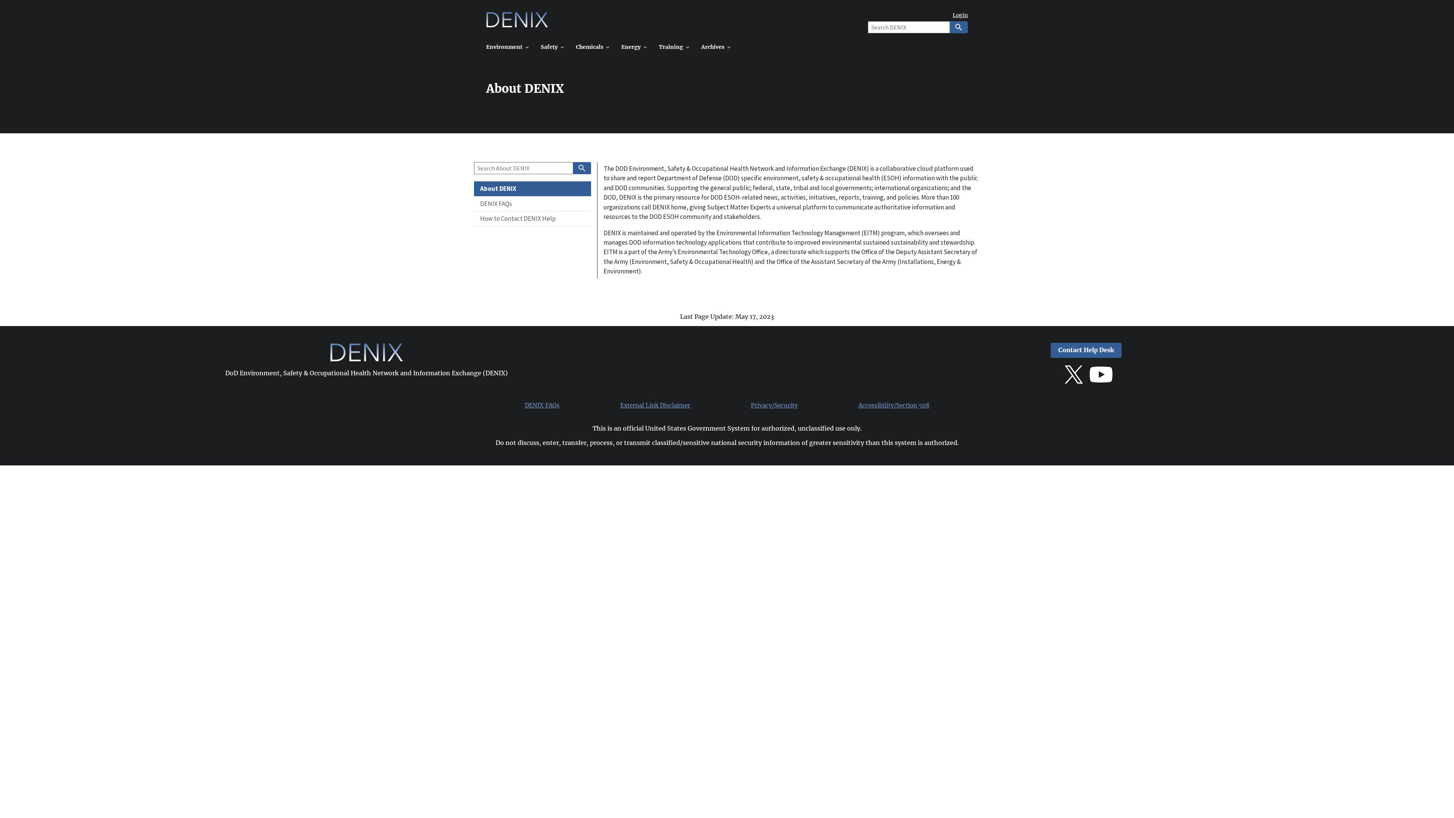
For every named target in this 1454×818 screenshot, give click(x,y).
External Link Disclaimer (655, 405)
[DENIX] (517, 22)
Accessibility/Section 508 (894, 405)
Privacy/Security (774, 405)
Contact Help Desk (1086, 350)
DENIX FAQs (542, 405)
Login (960, 15)
